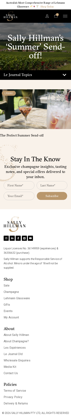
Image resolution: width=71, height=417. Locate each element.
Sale (6, 285)
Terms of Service (15, 390)
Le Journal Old (13, 354)
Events (8, 311)
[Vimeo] (24, 238)
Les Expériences (15, 347)
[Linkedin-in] (12, 238)
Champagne (11, 292)
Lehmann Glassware (17, 298)
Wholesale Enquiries (17, 360)
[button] (64, 75)
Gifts (7, 304)
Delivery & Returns (16, 403)
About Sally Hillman (16, 335)
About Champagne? (16, 341)
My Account (11, 317)
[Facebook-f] (18, 238)
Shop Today (47, 6)
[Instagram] (6, 238)
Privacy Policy (13, 397)
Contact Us (11, 373)
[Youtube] (30, 238)
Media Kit (10, 367)
